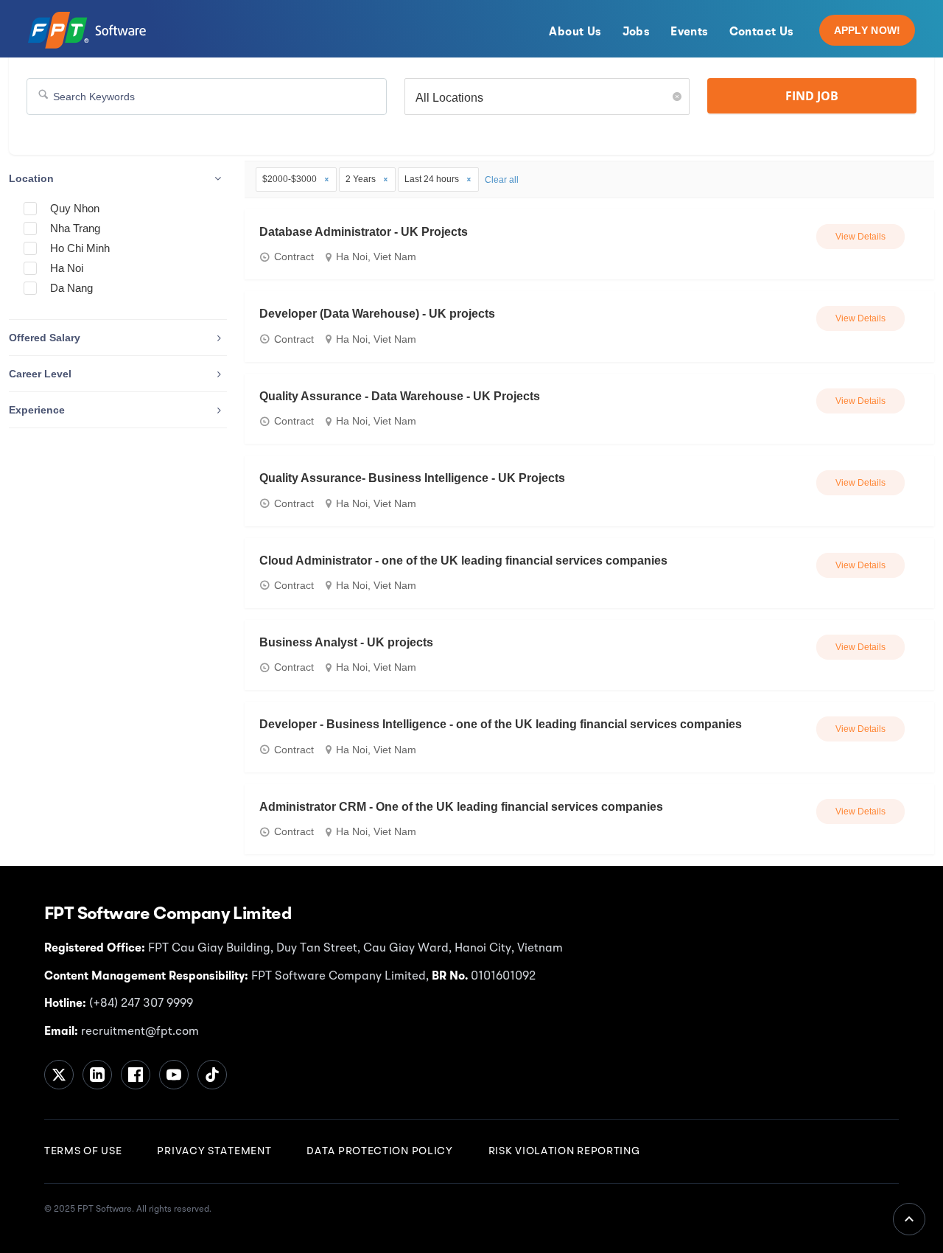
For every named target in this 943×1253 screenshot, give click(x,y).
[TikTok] (212, 1074)
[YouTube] (174, 1074)
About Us (575, 32)
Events (689, 32)
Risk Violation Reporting (564, 1151)
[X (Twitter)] (59, 1074)
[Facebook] (135, 1074)
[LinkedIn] (97, 1074)
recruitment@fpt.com (138, 1032)
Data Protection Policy (379, 1151)
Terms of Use (83, 1151)
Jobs (637, 32)
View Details (860, 236)
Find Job (811, 96)
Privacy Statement (214, 1151)
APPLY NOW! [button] (867, 30)
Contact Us (761, 32)
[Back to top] (909, 1219)
